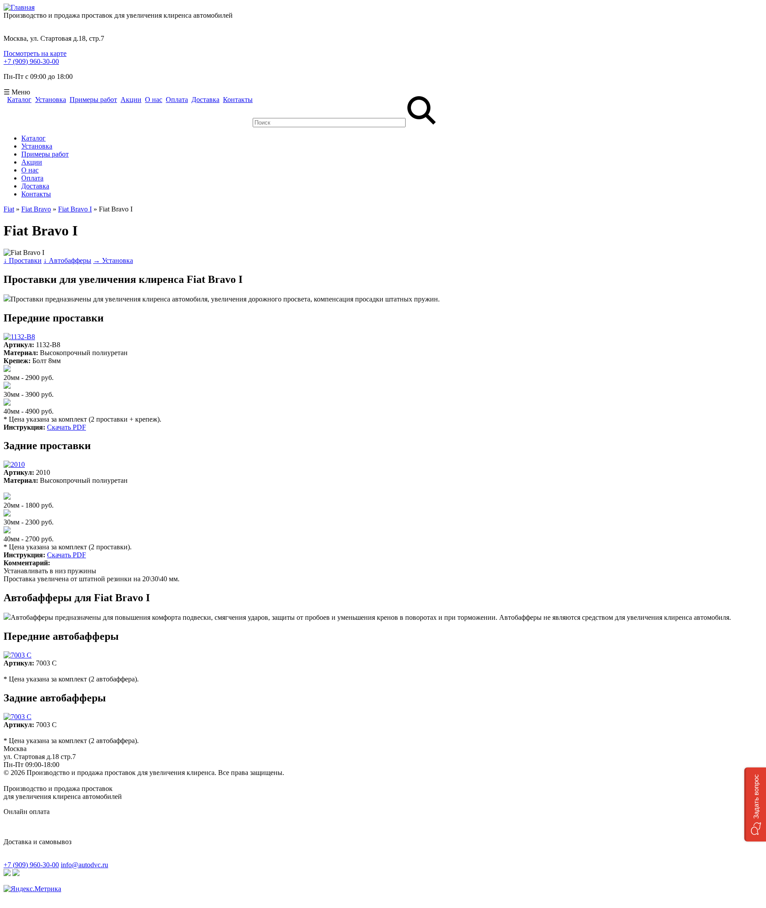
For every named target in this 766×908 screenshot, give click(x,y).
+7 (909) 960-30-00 (31, 61)
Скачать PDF (66, 427)
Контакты (238, 99)
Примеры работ (93, 99)
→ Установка (113, 260)
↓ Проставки (23, 260)
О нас (153, 99)
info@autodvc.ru (84, 865)
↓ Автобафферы (67, 260)
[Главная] (19, 7)
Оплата (177, 99)
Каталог (19, 99)
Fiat (9, 209)
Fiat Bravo (36, 209)
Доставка (205, 99)
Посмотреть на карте (35, 53)
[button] (755, 804)
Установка (50, 99)
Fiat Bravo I (75, 209)
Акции (131, 99)
